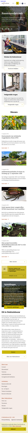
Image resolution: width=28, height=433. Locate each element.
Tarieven (4, 372)
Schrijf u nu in (13, 275)
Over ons (4, 400)
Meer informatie (17, 426)
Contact (13, 352)
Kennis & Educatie (6, 393)
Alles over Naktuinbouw (13, 356)
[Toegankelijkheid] (22, 3)
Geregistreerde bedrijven (8, 377)
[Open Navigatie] (25, 3)
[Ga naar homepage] (5, 3)
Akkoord (13, 429)
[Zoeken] (20, 3)
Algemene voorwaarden (16, 419)
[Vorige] (2, 29)
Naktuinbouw (17, 3)
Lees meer (4, 148)
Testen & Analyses (6, 391)
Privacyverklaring (6, 419)
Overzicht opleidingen (13, 307)
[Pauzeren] (6, 29)
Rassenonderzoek (6, 384)
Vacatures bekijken (13, 68)
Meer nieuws (13, 261)
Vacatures (4, 403)
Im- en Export (5, 388)
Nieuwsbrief (5, 369)
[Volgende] (12, 29)
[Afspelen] (8, 29)
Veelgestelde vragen (13, 104)
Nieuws (4, 405)
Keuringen (4, 386)
